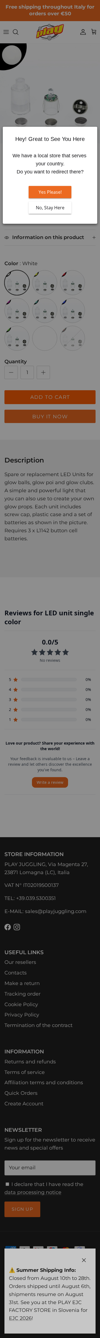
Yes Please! (50, 192)
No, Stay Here (50, 208)
